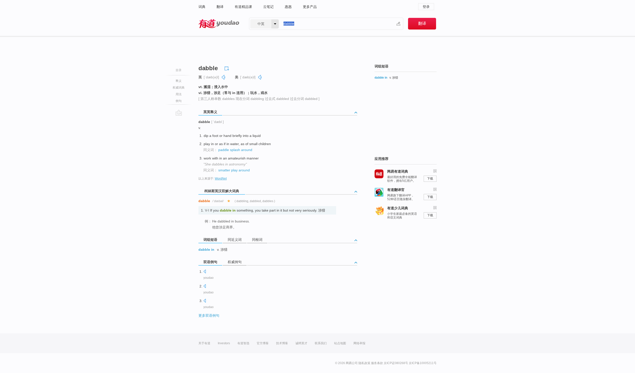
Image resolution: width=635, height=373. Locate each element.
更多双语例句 (208, 315)
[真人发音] (224, 77)
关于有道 (204, 343)
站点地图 (340, 343)
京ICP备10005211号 (423, 363)
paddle (223, 150)
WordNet (221, 178)
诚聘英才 (301, 343)
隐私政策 (364, 363)
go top (179, 113)
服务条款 (377, 363)
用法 (179, 94)
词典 (201, 7)
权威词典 (179, 87)
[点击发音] (204, 272)
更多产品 (310, 7)
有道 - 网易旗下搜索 (218, 23)
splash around (241, 150)
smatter (224, 170)
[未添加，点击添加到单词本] (227, 67)
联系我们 (321, 343)
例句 (179, 101)
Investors (224, 343)
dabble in (206, 249)
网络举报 (359, 343)
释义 (179, 81)
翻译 (220, 7)
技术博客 (282, 343)
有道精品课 (243, 7)
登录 (426, 7)
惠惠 (288, 7)
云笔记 (268, 7)
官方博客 (263, 343)
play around (240, 170)
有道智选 (243, 343)
